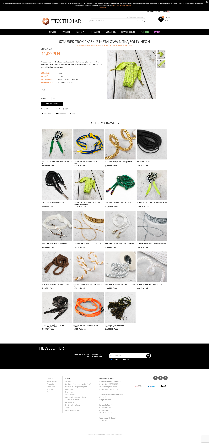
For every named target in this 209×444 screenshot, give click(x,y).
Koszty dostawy (70, 392)
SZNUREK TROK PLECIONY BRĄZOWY (56, 284)
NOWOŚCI (52, 32)
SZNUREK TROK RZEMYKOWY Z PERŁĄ (119, 243)
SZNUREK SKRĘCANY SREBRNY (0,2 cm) (151, 243)
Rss (48, 392)
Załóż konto (163, 11)
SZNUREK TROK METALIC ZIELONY (118, 203)
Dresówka (80, 32)
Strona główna (52, 382)
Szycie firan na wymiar (73, 410)
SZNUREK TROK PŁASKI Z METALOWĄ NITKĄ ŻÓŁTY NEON (87, 203)
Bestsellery (51, 387)
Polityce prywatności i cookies (122, 5)
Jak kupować (69, 389)
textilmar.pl (101, 434)
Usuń (127, 359)
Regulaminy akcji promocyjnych (76, 387)
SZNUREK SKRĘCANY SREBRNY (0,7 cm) (120, 284)
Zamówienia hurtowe (72, 405)
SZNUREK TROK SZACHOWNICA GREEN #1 (57, 162)
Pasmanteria (111, 32)
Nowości (50, 389)
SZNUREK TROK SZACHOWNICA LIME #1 (152, 203)
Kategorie (66, 32)
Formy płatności (70, 395)
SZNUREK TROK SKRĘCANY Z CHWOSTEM (116, 326)
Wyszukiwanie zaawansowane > (134, 17)
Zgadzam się (102, 7)
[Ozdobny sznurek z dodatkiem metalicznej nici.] (131, 74)
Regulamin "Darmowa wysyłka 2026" (78, 384)
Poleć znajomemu (48, 113)
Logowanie (150, 11)
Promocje (50, 384)
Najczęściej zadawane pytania (75, 397)
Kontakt (67, 408)
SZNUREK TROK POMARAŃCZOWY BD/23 (86, 326)
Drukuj (73, 113)
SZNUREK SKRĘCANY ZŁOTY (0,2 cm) (87, 243)
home (78, 45)
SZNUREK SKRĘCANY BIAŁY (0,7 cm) (150, 284)
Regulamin (68, 382)
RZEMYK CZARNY (143, 162)
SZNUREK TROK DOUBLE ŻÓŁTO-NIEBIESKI (85, 162)
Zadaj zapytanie (62, 113)
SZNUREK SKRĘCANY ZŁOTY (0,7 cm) (118, 162)
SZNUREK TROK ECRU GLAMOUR (54, 243)
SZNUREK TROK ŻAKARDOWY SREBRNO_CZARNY (53, 326)
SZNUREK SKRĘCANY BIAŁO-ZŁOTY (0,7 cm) (87, 285)
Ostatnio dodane (128, 32)
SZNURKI (93, 45)
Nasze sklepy (69, 402)
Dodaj (115, 359)
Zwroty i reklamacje (72, 400)
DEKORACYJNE (94, 32)
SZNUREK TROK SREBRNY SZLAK (54, 203)
